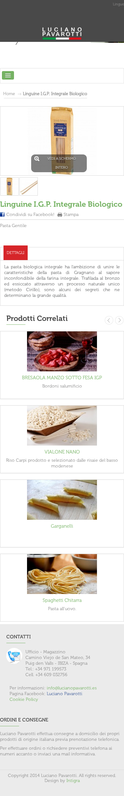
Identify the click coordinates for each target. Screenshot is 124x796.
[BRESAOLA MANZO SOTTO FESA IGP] (62, 351)
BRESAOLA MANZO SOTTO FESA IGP (62, 378)
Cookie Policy (24, 699)
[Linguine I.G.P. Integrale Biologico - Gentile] (9, 186)
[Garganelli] (62, 500)
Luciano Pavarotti (64, 693)
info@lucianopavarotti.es (72, 688)
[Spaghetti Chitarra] (62, 574)
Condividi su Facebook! (30, 214)
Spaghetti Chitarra (62, 600)
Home (9, 93)
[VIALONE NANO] (62, 426)
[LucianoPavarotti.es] (62, 25)
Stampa (71, 214)
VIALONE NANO (62, 452)
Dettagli (15, 253)
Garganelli (62, 526)
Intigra (73, 780)
